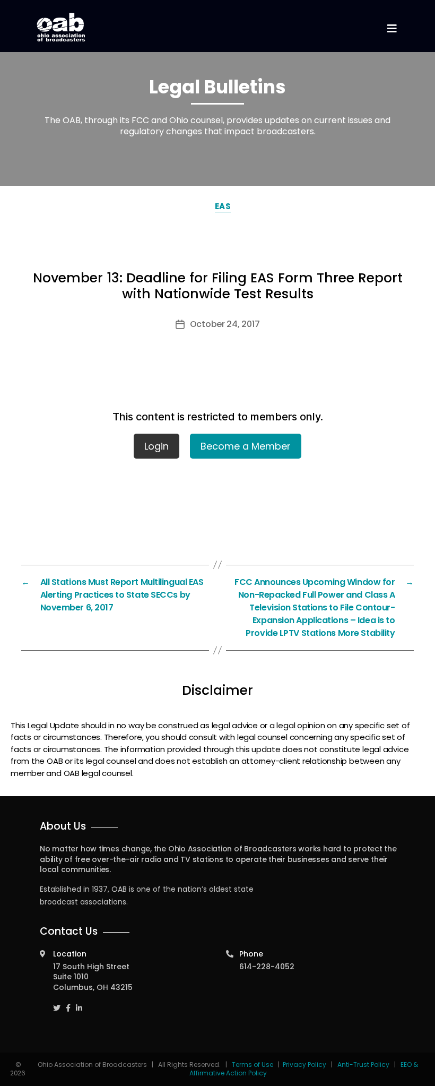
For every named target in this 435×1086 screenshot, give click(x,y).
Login (156, 446)
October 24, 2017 (225, 324)
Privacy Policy (304, 1064)
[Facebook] (68, 1003)
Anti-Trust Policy (363, 1064)
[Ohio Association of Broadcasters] (61, 27)
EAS (223, 206)
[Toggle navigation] (391, 29)
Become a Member (246, 446)
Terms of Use (253, 1064)
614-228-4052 (266, 966)
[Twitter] (56, 1003)
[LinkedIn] (79, 1003)
